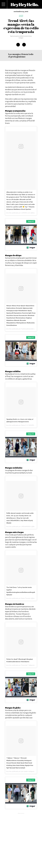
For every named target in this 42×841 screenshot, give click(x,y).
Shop (21, 15)
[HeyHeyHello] (25, 6)
